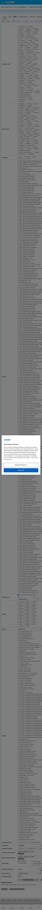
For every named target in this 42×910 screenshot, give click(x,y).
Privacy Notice (8, 459)
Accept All (21, 470)
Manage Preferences (21, 465)
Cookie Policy (34, 457)
